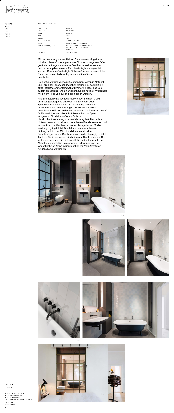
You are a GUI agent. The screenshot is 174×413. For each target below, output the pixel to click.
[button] (112, 183)
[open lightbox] (148, 86)
